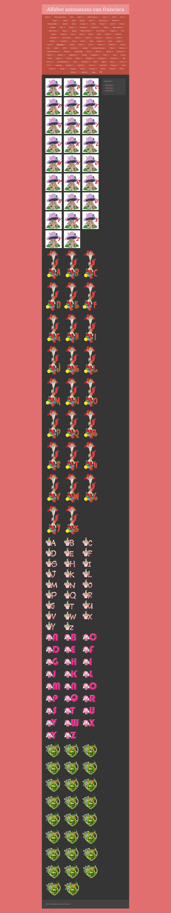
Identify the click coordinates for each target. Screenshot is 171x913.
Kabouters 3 (109, 88)
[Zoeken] (101, 71)
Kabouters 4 (109, 90)
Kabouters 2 (109, 85)
